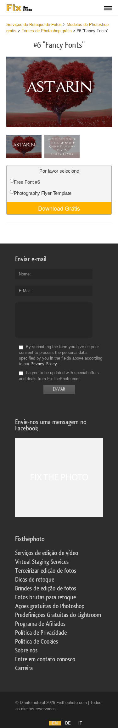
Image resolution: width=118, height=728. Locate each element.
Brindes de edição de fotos (45, 588)
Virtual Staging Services (42, 562)
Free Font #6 (27, 182)
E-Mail (25, 290)
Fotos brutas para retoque (45, 597)
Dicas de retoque (34, 580)
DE (68, 723)
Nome (24, 274)
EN (55, 723)
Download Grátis (59, 208)
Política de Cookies (36, 642)
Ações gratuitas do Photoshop (50, 606)
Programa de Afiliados (40, 624)
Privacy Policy (44, 363)
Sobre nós (26, 650)
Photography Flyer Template (42, 193)
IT (80, 723)
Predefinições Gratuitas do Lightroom (58, 615)
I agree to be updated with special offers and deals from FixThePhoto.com (59, 376)
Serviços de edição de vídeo (46, 553)
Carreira (24, 668)
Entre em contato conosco (45, 659)
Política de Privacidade (41, 633)
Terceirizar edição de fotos (45, 571)
